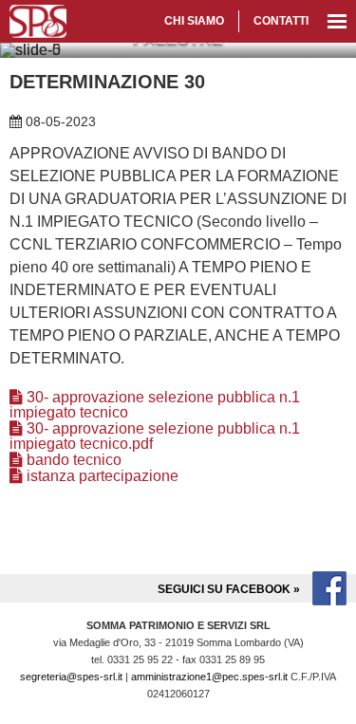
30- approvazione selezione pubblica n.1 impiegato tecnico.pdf (154, 436)
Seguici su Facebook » (230, 589)
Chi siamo (194, 21)
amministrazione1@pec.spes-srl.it (209, 676)
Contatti (281, 21)
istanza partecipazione (100, 476)
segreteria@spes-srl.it (71, 676)
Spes (37, 21)
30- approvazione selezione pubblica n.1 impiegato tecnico (154, 404)
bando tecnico (72, 460)
